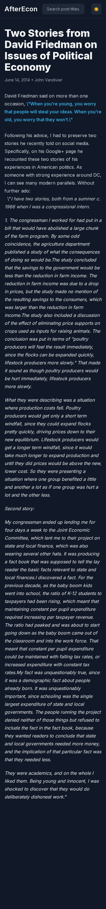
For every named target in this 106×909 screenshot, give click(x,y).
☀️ (96, 9)
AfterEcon (21, 9)
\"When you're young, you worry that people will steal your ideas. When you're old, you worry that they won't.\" (53, 111)
